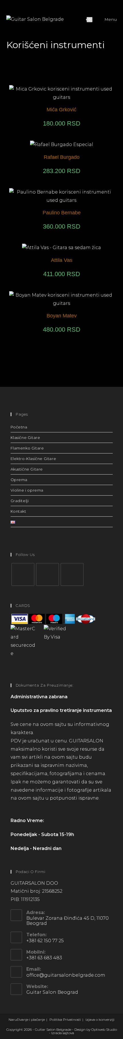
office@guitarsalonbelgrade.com (65, 975)
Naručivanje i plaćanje (27, 1019)
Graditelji (20, 500)
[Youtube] (72, 574)
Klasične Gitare (25, 437)
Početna (19, 427)
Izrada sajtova (62, 1033)
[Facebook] (22, 574)
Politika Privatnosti (65, 1019)
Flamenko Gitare (27, 448)
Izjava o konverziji (100, 1019)
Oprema (19, 479)
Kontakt (18, 511)
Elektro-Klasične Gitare (33, 458)
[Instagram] (47, 574)
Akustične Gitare (27, 469)
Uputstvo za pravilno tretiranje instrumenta (61, 710)
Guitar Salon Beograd (52, 992)
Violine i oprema (27, 490)
